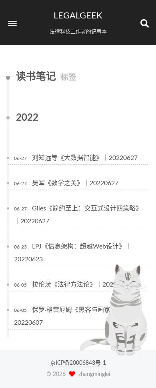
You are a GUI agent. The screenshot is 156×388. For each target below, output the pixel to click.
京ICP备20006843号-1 (78, 363)
